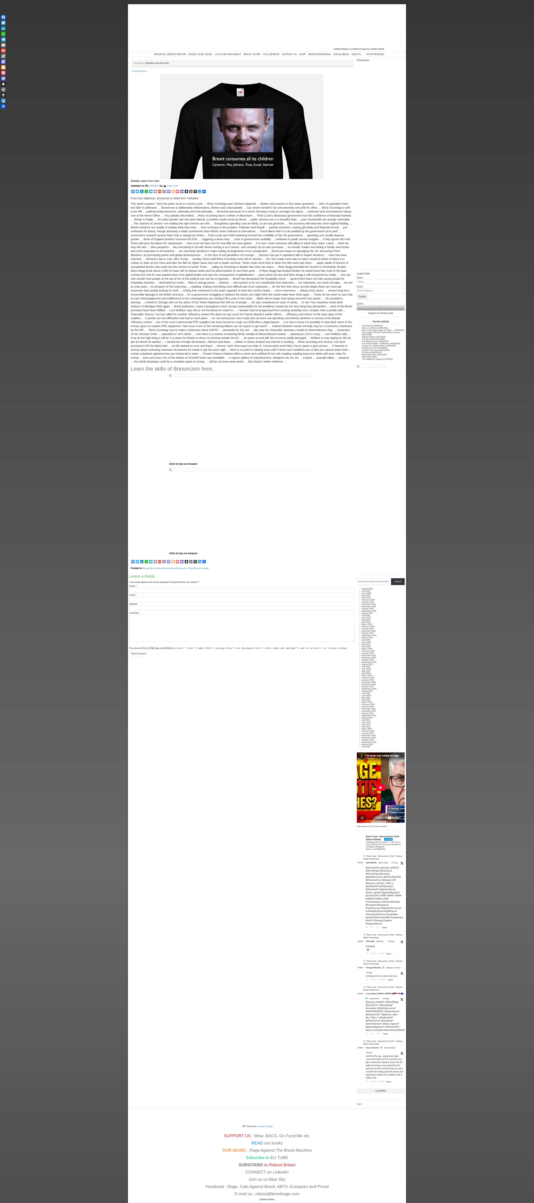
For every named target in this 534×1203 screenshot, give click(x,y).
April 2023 (366, 673)
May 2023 (366, 671)
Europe (179, 568)
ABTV (282, 1186)
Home (136, 63)
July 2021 (366, 720)
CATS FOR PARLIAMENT (228, 54)
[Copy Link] (3, 56)
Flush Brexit (367, 326)
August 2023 (367, 664)
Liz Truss (188, 568)
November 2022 (369, 684)
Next (145, 71)
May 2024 (366, 644)
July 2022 (366, 693)
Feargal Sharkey (373, 967)
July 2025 (366, 615)
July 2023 (366, 666)
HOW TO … (357, 54)
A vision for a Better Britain (373, 346)
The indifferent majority (372, 359)
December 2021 (369, 709)
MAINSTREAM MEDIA (319, 54)
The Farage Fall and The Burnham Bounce (381, 332)
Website (133, 604)
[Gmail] (3, 50)
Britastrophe (168, 568)
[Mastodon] (3, 62)
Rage (232, 1186)
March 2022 (367, 702)
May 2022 (366, 698)
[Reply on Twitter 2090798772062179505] (367, 927)
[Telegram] (3, 39)
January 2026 (368, 602)
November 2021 (369, 711)
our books (273, 1143)
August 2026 (367, 589)
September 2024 (369, 635)
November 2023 (369, 657)
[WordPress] (3, 89)
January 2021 (368, 733)
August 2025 (367, 613)
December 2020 (369, 735)
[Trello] (3, 100)
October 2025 (368, 609)
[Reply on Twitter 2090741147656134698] (367, 1034)
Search (397, 581)
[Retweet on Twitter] (364, 856)
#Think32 (370, 941)
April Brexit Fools (369, 348)
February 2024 (368, 651)
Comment (134, 613)
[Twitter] (3, 23)
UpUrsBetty (371, 862)
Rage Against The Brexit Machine (281, 1150)
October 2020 (368, 740)
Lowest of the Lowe (370, 350)
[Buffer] (3, 95)
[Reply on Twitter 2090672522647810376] (367, 979)
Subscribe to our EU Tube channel (372, 826)
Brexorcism (155, 568)
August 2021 (367, 718)
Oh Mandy (366, 352)
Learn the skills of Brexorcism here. (172, 369)
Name (132, 586)
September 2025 (369, 611)
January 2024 (368, 653)
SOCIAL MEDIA (341, 54)
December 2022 (369, 682)
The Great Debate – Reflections (376, 343)
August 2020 (367, 744)
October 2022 (368, 686)
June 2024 (366, 642)
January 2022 (368, 706)
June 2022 (366, 695)
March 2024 (367, 649)
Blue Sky (277, 1179)
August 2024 (367, 637)
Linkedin (281, 1172)
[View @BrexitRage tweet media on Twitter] (368, 949)
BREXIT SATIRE (252, 54)
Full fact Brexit (368, 339)
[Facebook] (3, 17)
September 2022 (369, 689)
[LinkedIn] (3, 28)
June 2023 (366, 669)
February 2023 (368, 678)
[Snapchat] (3, 84)
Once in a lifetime (369, 328)
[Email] (3, 45)
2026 (364, 357)
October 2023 (368, 660)
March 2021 (367, 729)
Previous (135, 71)
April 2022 (366, 700)
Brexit (143, 63)
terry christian (372, 1048)
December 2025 (369, 604)
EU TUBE (279, 1157)
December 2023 (369, 655)
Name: (360, 277)
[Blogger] (3, 67)
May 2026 (366, 595)
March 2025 (367, 624)
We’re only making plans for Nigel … (378, 330)
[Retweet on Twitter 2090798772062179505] (372, 927)
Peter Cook (172, 186)
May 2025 (366, 620)
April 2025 (366, 622)
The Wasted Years (370, 341)
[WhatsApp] (3, 34)
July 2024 (366, 640)
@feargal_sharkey (393, 968)
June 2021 (366, 722)
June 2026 (366, 593)
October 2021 (368, 713)
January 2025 (368, 629)
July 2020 (366, 746)
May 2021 (366, 724)
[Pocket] (3, 73)
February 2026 (368, 600)
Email (132, 595)
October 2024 (368, 633)
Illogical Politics (368, 337)
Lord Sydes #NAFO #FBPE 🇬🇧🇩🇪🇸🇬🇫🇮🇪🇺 (384, 993)
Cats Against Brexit (257, 1186)
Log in (359, 1104)
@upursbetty (383, 863)
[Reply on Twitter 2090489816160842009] (367, 1081)
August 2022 (367, 691)
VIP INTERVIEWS (375, 54)
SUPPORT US (289, 54)
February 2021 (368, 731)
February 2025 (368, 626)
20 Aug (369, 1052)
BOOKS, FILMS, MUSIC (200, 54)
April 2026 (366, 597)
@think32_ (380, 941)
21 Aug (394, 862)
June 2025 (366, 617)
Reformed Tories (369, 354)
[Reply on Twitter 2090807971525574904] (367, 953)
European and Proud (309, 1186)
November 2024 (369, 631)
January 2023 (368, 680)
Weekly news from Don (145, 180)
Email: (360, 286)
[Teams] (3, 78)
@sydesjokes (374, 999)
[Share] (3, 106)
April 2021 (366, 726)
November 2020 (369, 738)
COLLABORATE (271, 54)
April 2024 (366, 646)
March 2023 (367, 675)
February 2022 (368, 704)
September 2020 (369, 742)
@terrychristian (389, 1048)
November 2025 (369, 606)
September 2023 (369, 662)
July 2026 (366, 591)
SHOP (302, 54)
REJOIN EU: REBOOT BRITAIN (170, 54)
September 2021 (369, 715)
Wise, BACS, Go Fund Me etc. (282, 1135)
